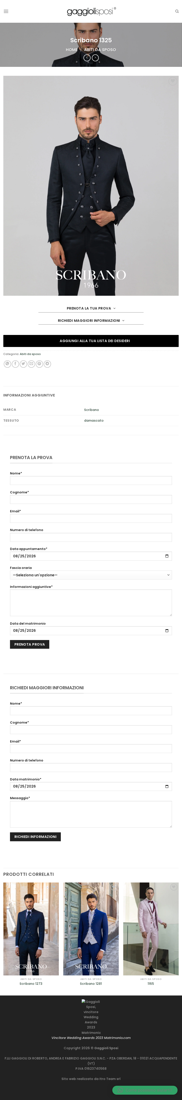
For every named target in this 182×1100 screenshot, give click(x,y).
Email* (15, 511)
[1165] (151, 928)
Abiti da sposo (100, 49)
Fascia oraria (21, 568)
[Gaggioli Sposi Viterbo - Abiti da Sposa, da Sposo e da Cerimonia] (91, 11)
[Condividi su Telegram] (47, 364)
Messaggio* (20, 798)
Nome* (16, 473)
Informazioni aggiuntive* (31, 587)
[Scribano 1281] (91, 928)
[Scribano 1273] (31, 928)
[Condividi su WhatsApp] (7, 364)
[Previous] (3, 938)
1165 (151, 984)
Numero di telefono (26, 530)
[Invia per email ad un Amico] (31, 364)
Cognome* (19, 492)
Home (72, 49)
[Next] (178, 938)
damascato (94, 420)
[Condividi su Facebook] (15, 364)
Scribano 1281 (91, 984)
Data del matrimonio (28, 623)
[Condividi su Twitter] (23, 364)
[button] (145, 1090)
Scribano (91, 410)
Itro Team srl (110, 1079)
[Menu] (6, 11)
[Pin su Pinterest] (39, 364)
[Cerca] (177, 11)
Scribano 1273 (31, 984)
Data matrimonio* (25, 779)
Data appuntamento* (28, 549)
